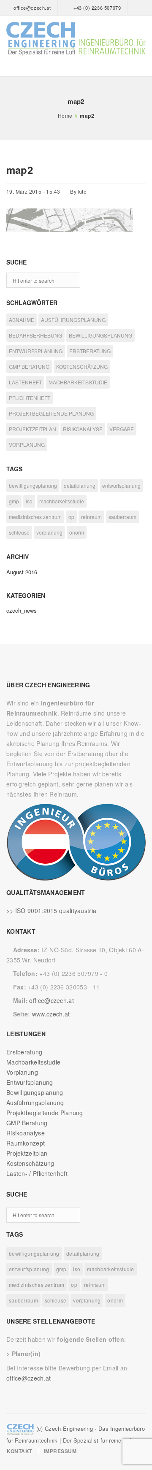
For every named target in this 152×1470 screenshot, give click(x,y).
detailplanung (79, 485)
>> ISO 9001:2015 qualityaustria (51, 910)
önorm (76, 532)
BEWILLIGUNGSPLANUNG (100, 335)
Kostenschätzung (30, 1163)
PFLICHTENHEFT (29, 397)
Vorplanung (22, 1072)
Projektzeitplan (27, 1153)
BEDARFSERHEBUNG (35, 335)
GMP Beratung (27, 1123)
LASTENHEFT (25, 382)
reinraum (91, 516)
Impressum (60, 1451)
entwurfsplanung (121, 485)
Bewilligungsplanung (34, 1092)
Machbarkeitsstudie (33, 1062)
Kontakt (20, 1451)
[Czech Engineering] (76, 39)
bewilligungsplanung (33, 485)
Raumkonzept (25, 1143)
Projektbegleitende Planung (44, 1112)
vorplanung (49, 532)
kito (82, 191)
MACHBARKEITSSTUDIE (78, 382)
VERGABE (121, 428)
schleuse (19, 532)
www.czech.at (51, 1014)
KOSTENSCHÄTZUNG (82, 366)
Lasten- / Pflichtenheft (37, 1173)
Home (65, 115)
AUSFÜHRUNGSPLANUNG (73, 319)
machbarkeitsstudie (61, 501)
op (71, 516)
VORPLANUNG (27, 444)
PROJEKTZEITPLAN (32, 428)
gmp (14, 501)
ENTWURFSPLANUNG (35, 350)
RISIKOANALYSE (83, 428)
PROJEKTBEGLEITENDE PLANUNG (51, 413)
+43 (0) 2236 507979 (97, 7)
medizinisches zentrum (35, 516)
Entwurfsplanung (29, 1082)
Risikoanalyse (25, 1133)
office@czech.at (32, 7)
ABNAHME (21, 319)
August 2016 (21, 572)
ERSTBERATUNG (90, 350)
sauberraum (122, 516)
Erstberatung (24, 1052)
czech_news (21, 610)
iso (29, 501)
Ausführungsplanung (35, 1102)
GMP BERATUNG (29, 366)
